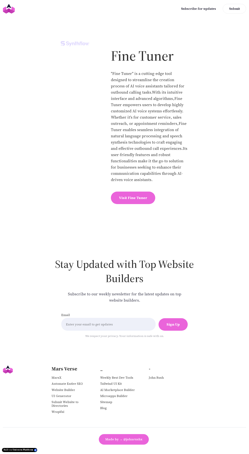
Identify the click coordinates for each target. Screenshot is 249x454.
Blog (103, 408)
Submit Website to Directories (65, 404)
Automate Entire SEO (67, 384)
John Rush (156, 378)
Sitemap (106, 402)
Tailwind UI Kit (111, 384)
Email (65, 315)
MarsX (56, 378)
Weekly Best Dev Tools (116, 378)
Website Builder (63, 390)
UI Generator (61, 396)
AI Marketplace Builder (117, 390)
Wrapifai (58, 412)
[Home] (10, 8)
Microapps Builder (114, 396)
